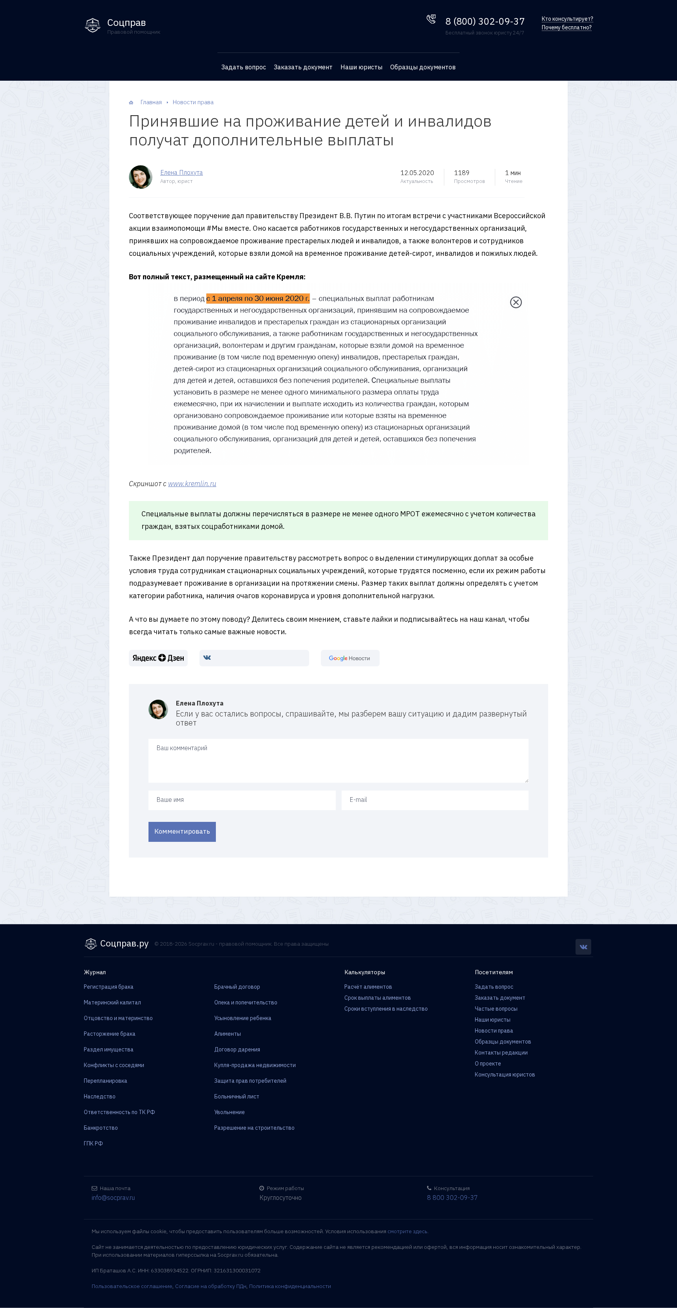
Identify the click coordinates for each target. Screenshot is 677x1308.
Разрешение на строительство (254, 1127)
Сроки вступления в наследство (386, 1008)
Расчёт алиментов (368, 986)
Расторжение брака (110, 1033)
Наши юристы (361, 67)
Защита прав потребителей (250, 1080)
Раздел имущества (109, 1049)
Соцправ (126, 22)
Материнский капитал (112, 1002)
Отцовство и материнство (118, 1018)
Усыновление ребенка (243, 1018)
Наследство (100, 1096)
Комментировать (182, 831)
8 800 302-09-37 (452, 1197)
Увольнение (229, 1112)
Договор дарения (237, 1049)
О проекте (488, 1063)
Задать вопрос (243, 67)
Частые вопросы (496, 1008)
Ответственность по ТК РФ (119, 1112)
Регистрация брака (109, 986)
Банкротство (101, 1127)
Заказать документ (303, 67)
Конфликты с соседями (114, 1065)
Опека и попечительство (245, 1002)
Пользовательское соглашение (132, 1286)
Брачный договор (237, 986)
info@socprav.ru (113, 1197)
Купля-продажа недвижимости (255, 1065)
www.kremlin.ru (192, 483)
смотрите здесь (407, 1231)
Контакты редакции (501, 1052)
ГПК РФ (93, 1143)
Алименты (227, 1033)
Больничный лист (236, 1096)
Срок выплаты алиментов (377, 997)
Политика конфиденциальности (290, 1286)
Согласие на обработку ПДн (210, 1286)
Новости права (494, 1030)
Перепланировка (105, 1080)
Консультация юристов (505, 1074)
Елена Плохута (181, 172)
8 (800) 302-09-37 (485, 21)
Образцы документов (423, 67)
